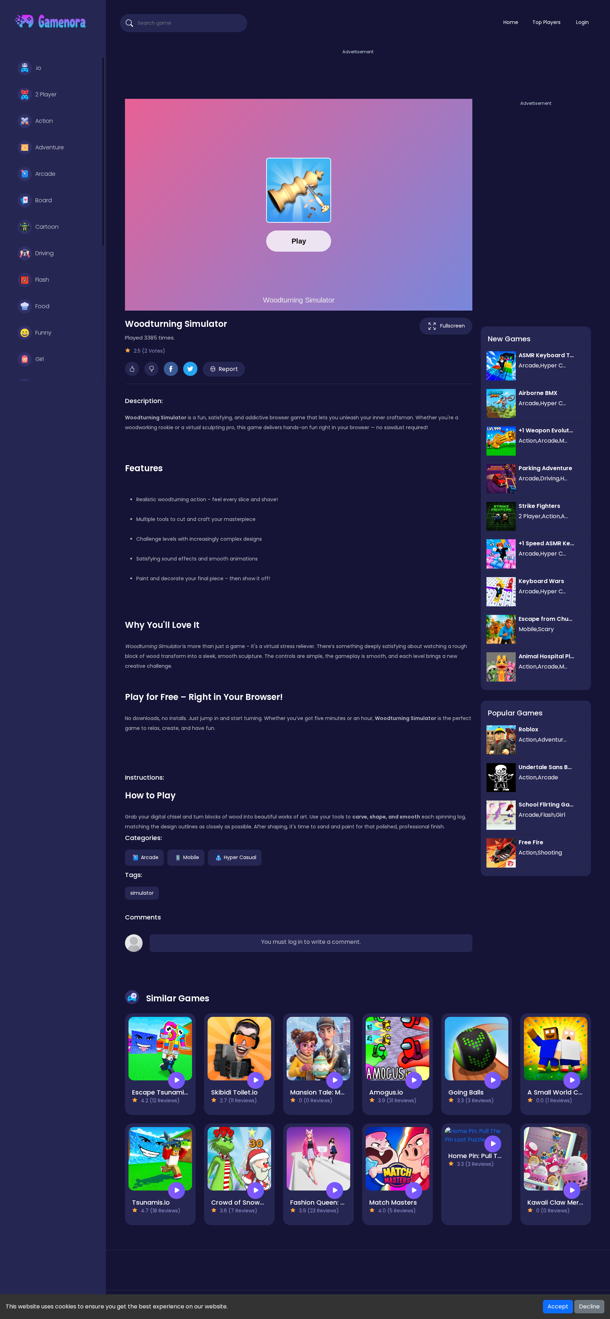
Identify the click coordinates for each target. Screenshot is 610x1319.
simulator (142, 893)
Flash (42, 280)
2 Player (45, 94)
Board (43, 200)
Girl (39, 359)
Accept (558, 1306)
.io (38, 68)
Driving (44, 253)
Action (44, 121)
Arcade (45, 174)
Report (228, 369)
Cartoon (47, 227)
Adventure (49, 147)
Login (582, 22)
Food (42, 306)
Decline (589, 1306)
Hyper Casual (240, 857)
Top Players (546, 22)
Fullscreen (452, 325)
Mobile (191, 857)
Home (510, 22)
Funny (43, 333)
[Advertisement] (357, 72)
